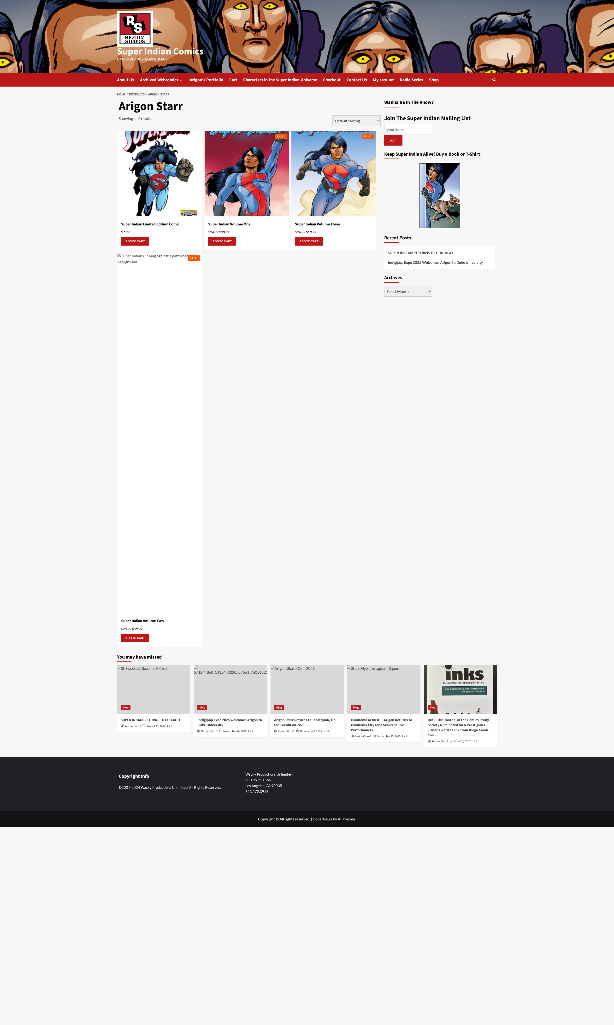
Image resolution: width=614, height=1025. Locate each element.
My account (383, 80)
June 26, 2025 (462, 741)
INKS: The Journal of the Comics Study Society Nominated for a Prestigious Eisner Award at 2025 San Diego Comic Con (458, 728)
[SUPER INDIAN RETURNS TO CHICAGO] (153, 689)
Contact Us (357, 80)
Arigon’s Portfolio (206, 80)
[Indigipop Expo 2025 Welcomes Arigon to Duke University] (230, 689)
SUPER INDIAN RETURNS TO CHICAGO (420, 253)
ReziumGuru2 (439, 741)
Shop (434, 80)
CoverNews (322, 819)
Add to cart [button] (135, 241)
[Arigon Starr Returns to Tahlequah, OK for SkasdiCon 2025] (307, 689)
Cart (233, 80)
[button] (494, 80)
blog (125, 708)
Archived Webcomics (159, 80)
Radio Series (411, 80)
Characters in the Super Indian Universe (280, 80)
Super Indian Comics (160, 51)
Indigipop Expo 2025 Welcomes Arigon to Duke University (435, 262)
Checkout (332, 80)
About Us (125, 80)
